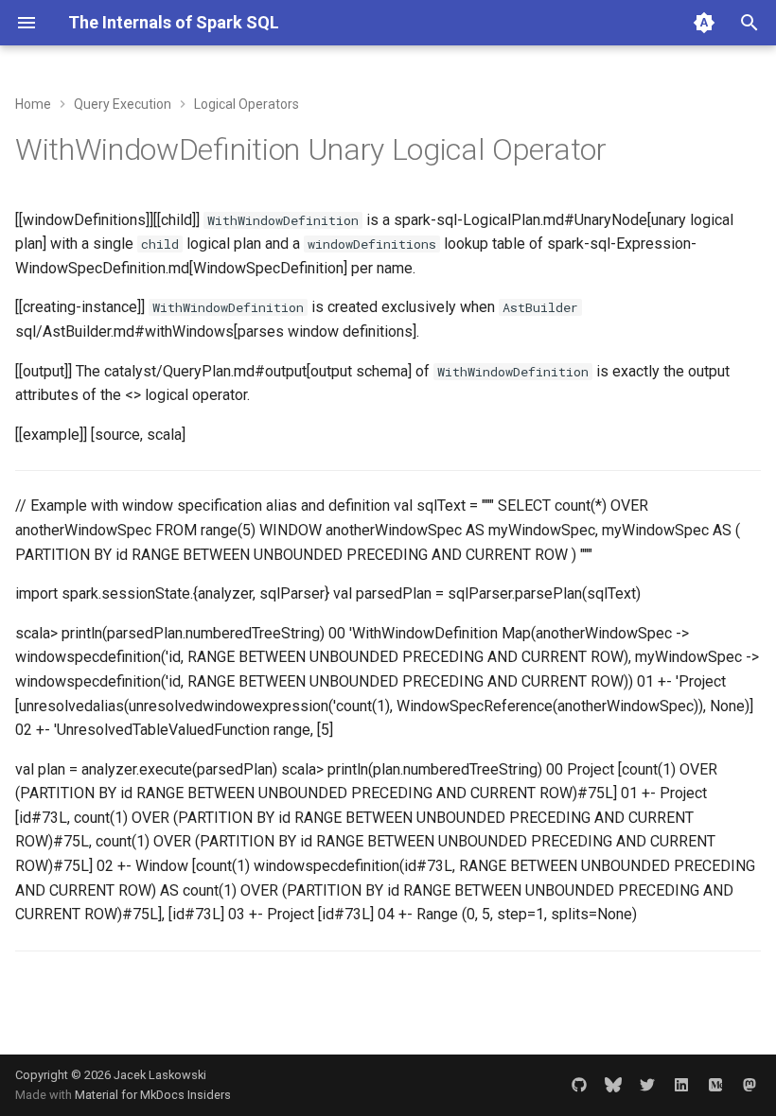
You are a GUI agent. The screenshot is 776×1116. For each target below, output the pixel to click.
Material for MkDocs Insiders (153, 1095)
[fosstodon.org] (749, 1085)
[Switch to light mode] (704, 23)
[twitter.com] (647, 1085)
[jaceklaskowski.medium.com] (715, 1085)
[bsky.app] (613, 1085)
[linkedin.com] (681, 1085)
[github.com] (579, 1085)
